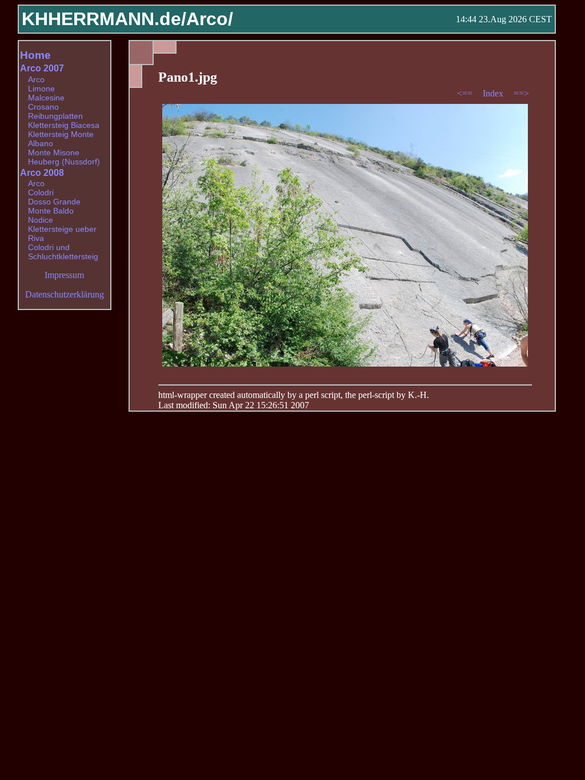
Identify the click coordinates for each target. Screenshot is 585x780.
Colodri (41, 192)
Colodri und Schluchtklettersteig (63, 252)
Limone (41, 88)
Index (494, 93)
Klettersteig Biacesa (63, 125)
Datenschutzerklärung (64, 294)
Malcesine (46, 97)
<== (466, 93)
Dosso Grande (54, 201)
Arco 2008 (42, 173)
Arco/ (209, 19)
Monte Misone (53, 152)
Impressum (64, 275)
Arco (36, 79)
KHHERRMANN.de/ (104, 19)
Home (35, 55)
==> (521, 93)
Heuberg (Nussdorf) (64, 161)
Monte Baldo (51, 210)
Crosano (43, 106)
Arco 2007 (42, 68)
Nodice (40, 219)
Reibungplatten (55, 115)
